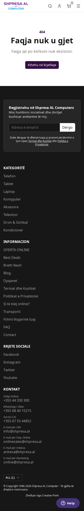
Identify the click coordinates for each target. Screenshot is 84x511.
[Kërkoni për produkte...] (50, 6)
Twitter (9, 370)
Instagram (11, 362)
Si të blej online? (16, 303)
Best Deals (11, 257)
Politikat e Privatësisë (20, 296)
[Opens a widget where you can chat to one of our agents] (68, 503)
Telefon (9, 176)
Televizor (10, 214)
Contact (9, 334)
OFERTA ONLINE (16, 249)
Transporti (11, 311)
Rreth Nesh (12, 265)
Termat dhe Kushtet (40, 141)
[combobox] (12, 477)
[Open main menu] (78, 6)
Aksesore (11, 207)
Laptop (9, 191)
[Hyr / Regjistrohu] (59, 6)
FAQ (6, 327)
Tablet (8, 183)
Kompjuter (12, 199)
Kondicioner (13, 230)
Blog (7, 273)
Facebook (11, 354)
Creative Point (50, 495)
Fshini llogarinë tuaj (19, 319)
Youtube (10, 377)
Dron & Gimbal (15, 222)
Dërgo (67, 127)
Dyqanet (10, 280)
